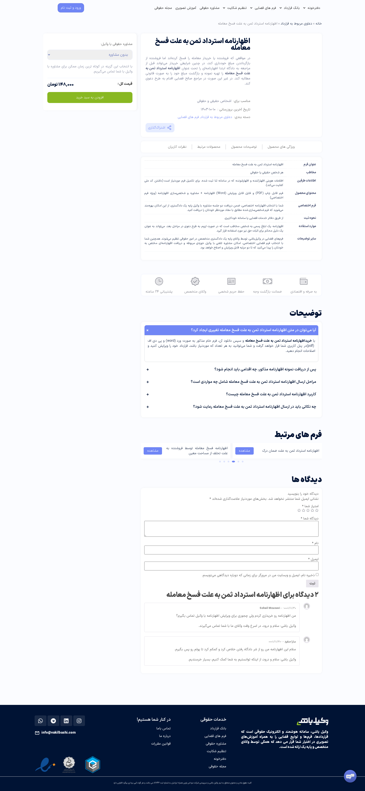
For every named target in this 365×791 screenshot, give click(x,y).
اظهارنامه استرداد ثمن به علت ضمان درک (290, 450)
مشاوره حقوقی (209, 8)
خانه (319, 23)
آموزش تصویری (185, 8)
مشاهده (244, 450)
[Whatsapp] (40, 720)
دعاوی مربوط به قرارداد (296, 23)
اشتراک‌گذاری (156, 127)
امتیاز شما (310, 506)
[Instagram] (79, 720)
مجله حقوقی (163, 8)
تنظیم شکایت (237, 8)
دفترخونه (314, 8)
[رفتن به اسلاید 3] (233, 461)
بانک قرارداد (292, 8)
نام (315, 543)
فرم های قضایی (265, 8)
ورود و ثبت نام (71, 7)
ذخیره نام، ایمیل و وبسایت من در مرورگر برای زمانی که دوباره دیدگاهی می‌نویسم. (258, 575)
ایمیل (313, 559)
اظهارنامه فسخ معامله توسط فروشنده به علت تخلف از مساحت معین (196, 451)
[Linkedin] (66, 720)
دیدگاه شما (310, 518)
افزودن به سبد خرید (90, 97)
